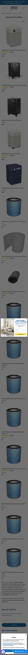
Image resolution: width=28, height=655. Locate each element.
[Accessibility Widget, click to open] (3, 651)
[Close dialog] (25, 635)
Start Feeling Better (21, 334)
